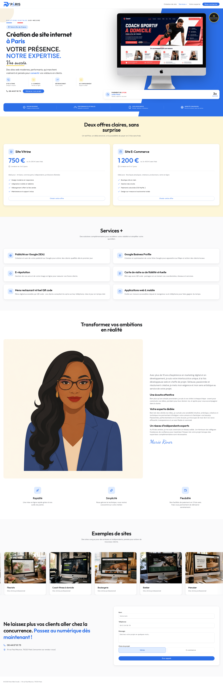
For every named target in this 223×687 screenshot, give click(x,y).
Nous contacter (211, 4)
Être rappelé (166, 658)
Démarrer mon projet (33, 91)
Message (122, 631)
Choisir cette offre (57, 198)
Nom (120, 612)
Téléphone (122, 622)
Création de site (170, 4)
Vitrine (142, 650)
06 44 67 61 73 (15, 91)
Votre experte (194, 4)
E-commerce (191, 650)
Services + (183, 4)
